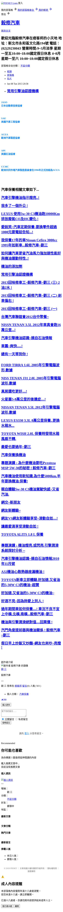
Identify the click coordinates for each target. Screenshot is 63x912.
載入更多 (6, 705)
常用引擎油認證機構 (23, 91)
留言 (24, 686)
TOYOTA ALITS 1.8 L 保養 (22, 534)
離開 (17, 906)
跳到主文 (6, 31)
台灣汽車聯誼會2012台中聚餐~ (25, 317)
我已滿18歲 (7, 906)
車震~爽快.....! (12, 346)
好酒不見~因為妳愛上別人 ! (22, 601)
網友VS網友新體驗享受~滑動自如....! (29, 518)
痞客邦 (18, 686)
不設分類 (25, 66)
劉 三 (3, 669)
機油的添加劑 (11, 266)
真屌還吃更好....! (14, 391)
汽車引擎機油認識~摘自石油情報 (26, 338)
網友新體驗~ (11, 510)
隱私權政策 (52, 868)
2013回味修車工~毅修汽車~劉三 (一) (29, 309)
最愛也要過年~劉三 (16, 447)
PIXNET (13, 868)
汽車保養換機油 (13, 455)
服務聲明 (31, 871)
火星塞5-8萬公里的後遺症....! (23, 399)
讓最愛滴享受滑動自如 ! (19, 526)
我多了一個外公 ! (14, 206)
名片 (9, 78)
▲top (3, 699)
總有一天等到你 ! (14, 354)
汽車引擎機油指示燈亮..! (20, 198)
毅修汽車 (10, 22)
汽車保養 (24, 694)
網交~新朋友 (11, 502)
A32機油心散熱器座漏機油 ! (22, 572)
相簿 (9, 71)
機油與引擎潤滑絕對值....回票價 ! (26, 622)
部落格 (10, 75)
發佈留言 (6, 723)
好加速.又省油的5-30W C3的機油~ (27, 593)
